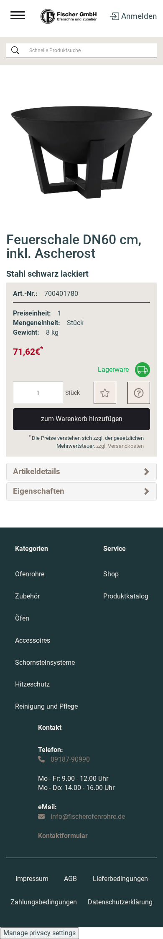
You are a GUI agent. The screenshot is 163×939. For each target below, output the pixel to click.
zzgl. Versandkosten (120, 446)
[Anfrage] (138, 393)
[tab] (81, 471)
